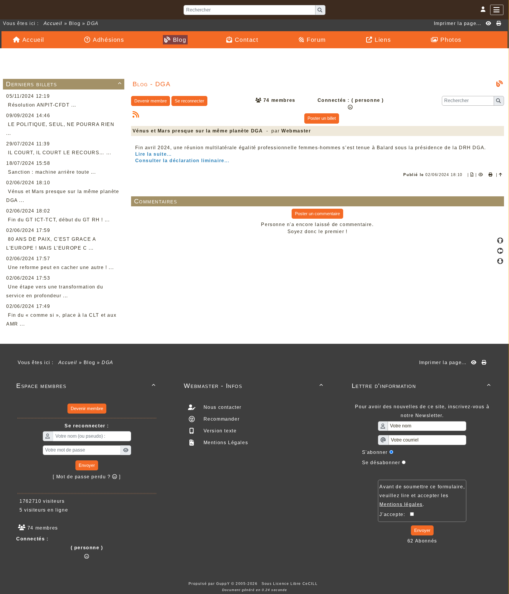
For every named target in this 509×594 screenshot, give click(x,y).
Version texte (219, 430)
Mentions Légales (225, 442)
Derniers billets (64, 84)
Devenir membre (150, 100)
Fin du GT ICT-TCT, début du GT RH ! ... (59, 219)
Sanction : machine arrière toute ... (52, 172)
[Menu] (496, 10)
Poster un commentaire (317, 213)
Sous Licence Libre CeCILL (290, 584)
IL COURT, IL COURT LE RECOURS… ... (59, 152)
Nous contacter (222, 407)
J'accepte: (394, 514)
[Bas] (500, 261)
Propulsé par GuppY (210, 584)
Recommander (220, 419)
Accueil (53, 23)
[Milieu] (500, 251)
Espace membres (86, 385)
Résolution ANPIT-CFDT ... (42, 104)
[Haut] (500, 240)
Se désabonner (381, 462)
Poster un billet (322, 118)
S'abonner (375, 452)
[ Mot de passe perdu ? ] (87, 476)
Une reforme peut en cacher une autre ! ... (61, 267)
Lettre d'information (421, 385)
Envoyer (87, 465)
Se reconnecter (189, 100)
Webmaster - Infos (253, 385)
